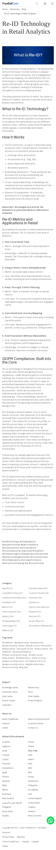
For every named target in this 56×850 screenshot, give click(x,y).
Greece (31, 746)
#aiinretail (27, 551)
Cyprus (5, 759)
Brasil (4, 751)
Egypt (4, 772)
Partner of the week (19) (39, 607)
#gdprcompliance (29, 544)
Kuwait (31, 777)
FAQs (30, 692)
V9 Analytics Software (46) (41, 626)
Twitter (5, 846)
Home (5, 9)
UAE (30, 794)
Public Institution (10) (11, 612)
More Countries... (35, 816)
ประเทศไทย (33, 790)
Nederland (6, 794)
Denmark (6, 764)
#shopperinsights (11, 554)
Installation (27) (9, 602)
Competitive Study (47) (12, 593)
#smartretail (41, 554)
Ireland (31, 759)
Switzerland (33, 781)
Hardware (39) (35, 598)
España (5, 816)
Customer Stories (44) (39, 593)
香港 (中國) (33, 751)
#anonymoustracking (13, 563)
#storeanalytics (28, 548)
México (5, 790)
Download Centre (9, 692)
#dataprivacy (28, 554)
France (31, 742)
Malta (4, 785)
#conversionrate (39, 557)
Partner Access (8, 701)
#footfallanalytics (11, 560)
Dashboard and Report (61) (14, 598)
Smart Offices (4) (36, 621)
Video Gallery (34, 696)
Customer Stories (35, 724)
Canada (5, 755)
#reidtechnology (10, 541)
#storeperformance (31, 560)
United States (34, 803)
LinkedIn (35, 842)
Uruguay (31, 807)
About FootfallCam (10, 719)
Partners (5, 724)
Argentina (6, 746)
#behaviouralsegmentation (16, 557)
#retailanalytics (28, 541)
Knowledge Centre (10, 688)
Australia (6, 742)
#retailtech (38, 551)
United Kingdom (35, 798)
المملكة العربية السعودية (12, 803)
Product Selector (35, 701)
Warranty (21, 837)
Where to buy (33, 688)
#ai (26, 563)
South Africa (7, 811)
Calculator (6, 705)
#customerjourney (11, 551)
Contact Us (33, 728)
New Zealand (8, 798)
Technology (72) (9, 626)
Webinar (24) (7, 630)
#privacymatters (10, 548)
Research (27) (35, 612)
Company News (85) (38, 588)
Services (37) (35, 616)
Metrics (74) (7, 607)
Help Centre (7, 696)
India (30, 755)
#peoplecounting (11, 544)
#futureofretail (36, 563)
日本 (30, 768)
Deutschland (7, 768)
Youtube (25, 842)
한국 (30, 772)
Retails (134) (8, 616)
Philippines (32, 785)
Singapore (6, 807)
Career (5, 728)
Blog (24, 9)
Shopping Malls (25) (11, 621)
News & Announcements (38, 719)
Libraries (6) (34, 602)
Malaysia (6, 781)
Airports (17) (7, 588)
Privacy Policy (8, 837)
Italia (30, 764)
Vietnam (31, 811)
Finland (5, 777)
